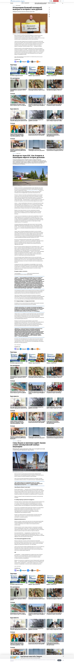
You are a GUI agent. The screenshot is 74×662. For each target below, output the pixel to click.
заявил (28, 484)
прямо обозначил (24, 273)
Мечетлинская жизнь (17, 1)
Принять (59, 660)
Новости (14, 5)
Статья (11, 3)
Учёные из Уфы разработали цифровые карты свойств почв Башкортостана (41, 3)
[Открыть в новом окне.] (16, 62)
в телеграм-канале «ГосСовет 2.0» (33, 190)
